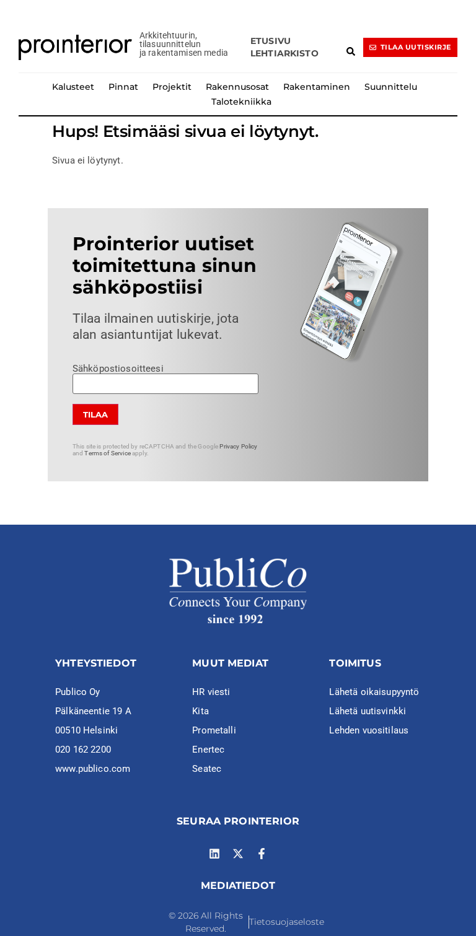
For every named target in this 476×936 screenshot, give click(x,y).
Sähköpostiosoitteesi (118, 369)
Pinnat (123, 86)
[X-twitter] (238, 853)
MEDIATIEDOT (238, 885)
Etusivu (270, 40)
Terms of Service (107, 453)
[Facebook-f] (261, 853)
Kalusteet (73, 86)
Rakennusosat (237, 86)
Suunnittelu (390, 86)
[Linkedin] (214, 853)
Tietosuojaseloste (286, 921)
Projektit (172, 86)
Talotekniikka (241, 101)
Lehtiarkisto (284, 53)
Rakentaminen (316, 86)
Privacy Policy (238, 446)
